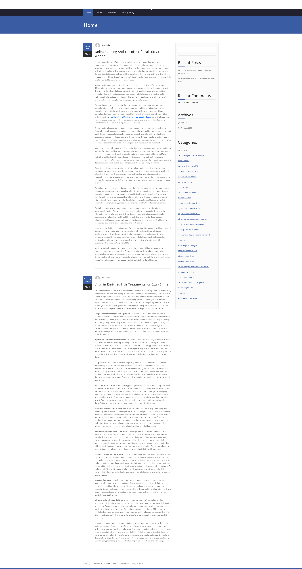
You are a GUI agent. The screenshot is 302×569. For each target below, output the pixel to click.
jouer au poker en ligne (187, 245)
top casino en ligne (186, 240)
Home (88, 13)
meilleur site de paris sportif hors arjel (194, 235)
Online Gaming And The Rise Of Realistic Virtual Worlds (130, 53)
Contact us (112, 13)
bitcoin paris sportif (186, 277)
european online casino (187, 298)
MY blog (184, 150)
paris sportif (183, 187)
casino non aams (185, 182)
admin (107, 45)
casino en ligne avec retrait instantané (193, 266)
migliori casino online (187, 176)
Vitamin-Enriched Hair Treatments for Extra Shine (131, 284)
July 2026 (184, 123)
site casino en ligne (186, 256)
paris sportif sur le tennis (188, 229)
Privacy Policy (128, 13)
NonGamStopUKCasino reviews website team (130, 117)
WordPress (105, 564)
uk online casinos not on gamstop (192, 282)
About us (99, 13)
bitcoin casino (183, 160)
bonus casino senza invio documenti (193, 224)
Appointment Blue (126, 564)
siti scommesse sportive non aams (192, 219)
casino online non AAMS (188, 166)
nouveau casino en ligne (188, 171)
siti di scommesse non (187, 192)
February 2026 (186, 128)
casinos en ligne (184, 198)
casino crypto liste (185, 288)
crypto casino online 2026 (189, 208)
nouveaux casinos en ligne (189, 203)
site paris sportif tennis (187, 250)
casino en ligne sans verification (191, 155)
